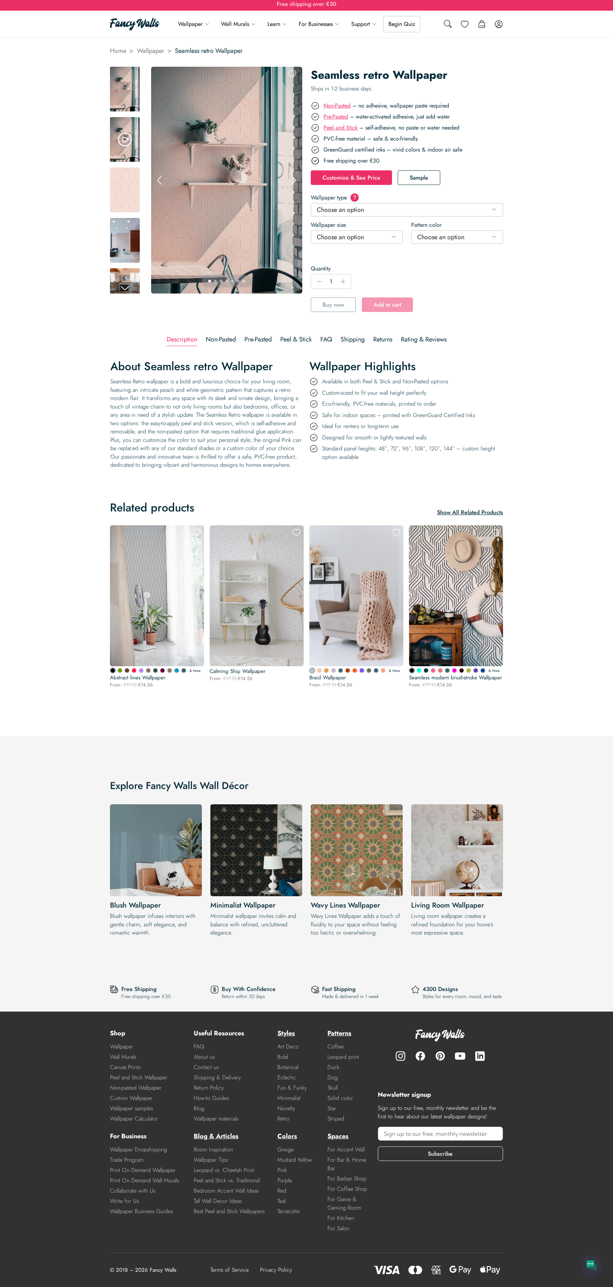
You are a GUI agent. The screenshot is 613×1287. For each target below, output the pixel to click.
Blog (199, 1108)
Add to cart (387, 305)
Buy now (333, 305)
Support (360, 24)
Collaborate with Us (132, 1191)
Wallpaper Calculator (134, 1119)
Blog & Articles (216, 1136)
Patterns (339, 1033)
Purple (284, 1180)
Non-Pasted (337, 106)
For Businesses (316, 24)
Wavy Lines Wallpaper (345, 905)
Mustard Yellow (294, 1160)
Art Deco (288, 1046)
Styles (286, 1033)
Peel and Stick (341, 128)
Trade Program (127, 1160)
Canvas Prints (125, 1067)
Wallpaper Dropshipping (138, 1149)
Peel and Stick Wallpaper (138, 1077)
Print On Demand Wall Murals (144, 1180)
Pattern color (426, 225)
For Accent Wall (346, 1149)
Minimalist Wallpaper (242, 905)
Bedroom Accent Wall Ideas (226, 1191)
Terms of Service (229, 1270)
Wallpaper (190, 24)
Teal (281, 1201)
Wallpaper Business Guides (141, 1211)
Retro (283, 1119)
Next (293, 180)
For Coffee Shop (347, 1189)
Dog (332, 1077)
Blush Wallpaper (135, 905)
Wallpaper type (333, 197)
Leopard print (343, 1057)
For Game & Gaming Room (344, 1203)
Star (331, 1108)
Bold (282, 1057)
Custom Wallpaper (131, 1098)
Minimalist (288, 1098)
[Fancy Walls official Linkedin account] (480, 1056)
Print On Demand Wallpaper (143, 1170)
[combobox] (407, 210)
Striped (335, 1119)
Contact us (206, 1067)
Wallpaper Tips (211, 1160)
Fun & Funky (292, 1088)
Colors (287, 1136)
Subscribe (440, 1154)
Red (281, 1191)
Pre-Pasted (336, 117)
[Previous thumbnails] (125, 72)
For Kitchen (340, 1218)
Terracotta (288, 1211)
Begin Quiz (401, 24)
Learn (273, 24)
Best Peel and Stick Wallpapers (229, 1211)
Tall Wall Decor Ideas (218, 1201)
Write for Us (124, 1201)
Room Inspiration (213, 1149)
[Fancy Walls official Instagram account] (400, 1056)
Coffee (335, 1046)
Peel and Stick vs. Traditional (227, 1180)
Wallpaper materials (216, 1119)
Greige (285, 1149)
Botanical (287, 1067)
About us (204, 1057)
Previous (159, 180)
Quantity (321, 268)
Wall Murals (235, 24)
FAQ (199, 1046)
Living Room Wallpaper (447, 905)
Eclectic (286, 1077)
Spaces (337, 1136)
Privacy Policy (276, 1270)
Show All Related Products (470, 512)
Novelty (286, 1108)
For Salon (338, 1228)
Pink (282, 1170)
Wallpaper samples (131, 1108)
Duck (333, 1067)
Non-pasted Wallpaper (135, 1088)
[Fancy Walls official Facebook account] (420, 1056)
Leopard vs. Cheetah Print (224, 1170)
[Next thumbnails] (125, 288)
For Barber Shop (346, 1178)
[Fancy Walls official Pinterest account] (440, 1056)
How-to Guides (211, 1098)
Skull (332, 1088)
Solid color (340, 1098)
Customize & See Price (351, 178)
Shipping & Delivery (217, 1077)
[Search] (447, 24)
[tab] (181, 339)
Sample (419, 178)
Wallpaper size (328, 225)
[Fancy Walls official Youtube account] (460, 1056)
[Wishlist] (464, 24)
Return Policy (209, 1088)
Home (118, 50)
